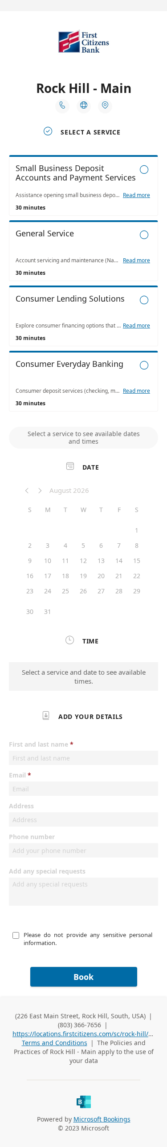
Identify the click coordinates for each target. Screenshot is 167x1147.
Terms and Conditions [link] (54, 1042)
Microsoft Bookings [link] (101, 1119)
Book (83, 976)
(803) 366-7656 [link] (79, 1025)
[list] (83, 285)
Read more (136, 195)
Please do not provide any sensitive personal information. (89, 939)
